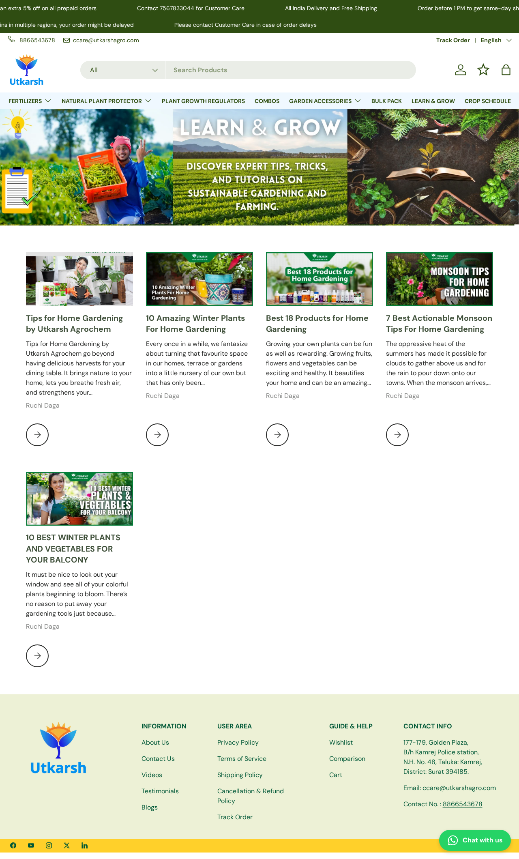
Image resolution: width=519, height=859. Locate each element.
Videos (152, 775)
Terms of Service (241, 758)
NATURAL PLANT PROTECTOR (102, 101)
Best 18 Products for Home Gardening (317, 324)
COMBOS (267, 101)
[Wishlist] (483, 70)
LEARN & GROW (433, 101)
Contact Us (158, 758)
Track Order (453, 40)
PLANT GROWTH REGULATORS (203, 101)
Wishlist (341, 742)
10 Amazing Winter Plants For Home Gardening (195, 324)
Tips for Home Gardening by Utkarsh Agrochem (74, 324)
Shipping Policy (240, 775)
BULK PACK (386, 101)
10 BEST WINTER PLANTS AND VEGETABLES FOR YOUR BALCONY (73, 548)
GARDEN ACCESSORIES (320, 101)
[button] (506, 70)
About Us (155, 742)
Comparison (347, 758)
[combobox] (248, 70)
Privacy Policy (238, 742)
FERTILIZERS (25, 101)
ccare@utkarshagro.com (459, 788)
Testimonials (160, 791)
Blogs (150, 807)
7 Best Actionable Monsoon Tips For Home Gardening (439, 324)
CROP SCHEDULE (488, 101)
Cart (335, 775)
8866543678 (463, 804)
